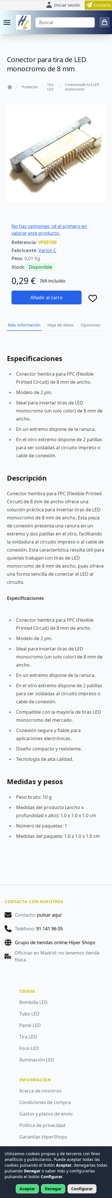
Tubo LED (29, 1014)
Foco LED (29, 1048)
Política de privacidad (42, 1125)
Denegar (53, 1188)
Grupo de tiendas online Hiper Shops (55, 942)
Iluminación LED (36, 1060)
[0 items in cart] (104, 22)
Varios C (47, 250)
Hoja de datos (60, 325)
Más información (24, 325)
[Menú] (6, 22)
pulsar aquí (49, 915)
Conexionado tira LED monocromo (82, 87)
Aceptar (27, 1188)
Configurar (82, 1188)
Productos (30, 87)
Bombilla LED (33, 1002)
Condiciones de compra (45, 1102)
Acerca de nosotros (40, 1091)
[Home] (10, 87)
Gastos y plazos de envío (46, 1114)
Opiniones (91, 325)
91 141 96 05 (49, 929)
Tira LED (50, 87)
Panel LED (30, 1025)
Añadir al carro (46, 297)
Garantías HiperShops (43, 1137)
